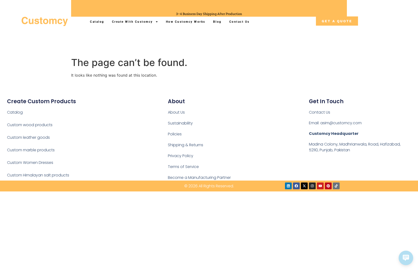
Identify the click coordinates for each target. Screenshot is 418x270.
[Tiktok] (336, 185)
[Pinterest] (328, 185)
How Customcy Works (185, 21)
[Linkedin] (288, 185)
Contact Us (239, 21)
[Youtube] (320, 185)
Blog (217, 21)
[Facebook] (296, 185)
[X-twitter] (304, 185)
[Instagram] (312, 185)
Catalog (97, 21)
